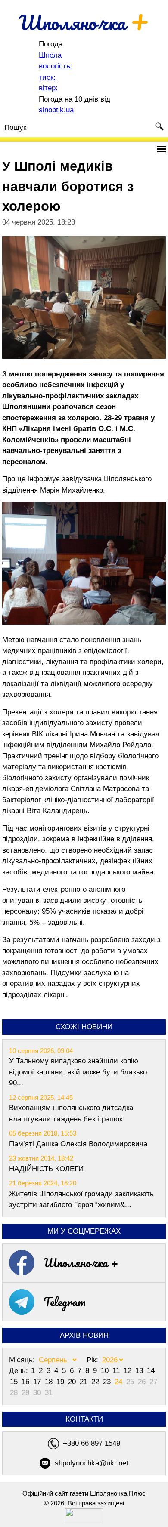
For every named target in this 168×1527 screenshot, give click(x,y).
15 (15, 1382)
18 (50, 1382)
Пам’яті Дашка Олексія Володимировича (78, 1144)
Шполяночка (84, 22)
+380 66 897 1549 (91, 1443)
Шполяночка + (81, 1262)
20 (73, 1382)
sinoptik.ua (56, 110)
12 (129, 1371)
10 (106, 1371)
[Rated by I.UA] (84, 1519)
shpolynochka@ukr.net (91, 1463)
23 (108, 1382)
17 (38, 1382)
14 (151, 1371)
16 (26, 1382)
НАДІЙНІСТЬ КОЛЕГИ (46, 1169)
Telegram (65, 1301)
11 (117, 1371)
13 (140, 1371)
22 (96, 1382)
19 (61, 1382)
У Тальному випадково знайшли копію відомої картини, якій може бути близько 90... (78, 1072)
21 (85, 1382)
